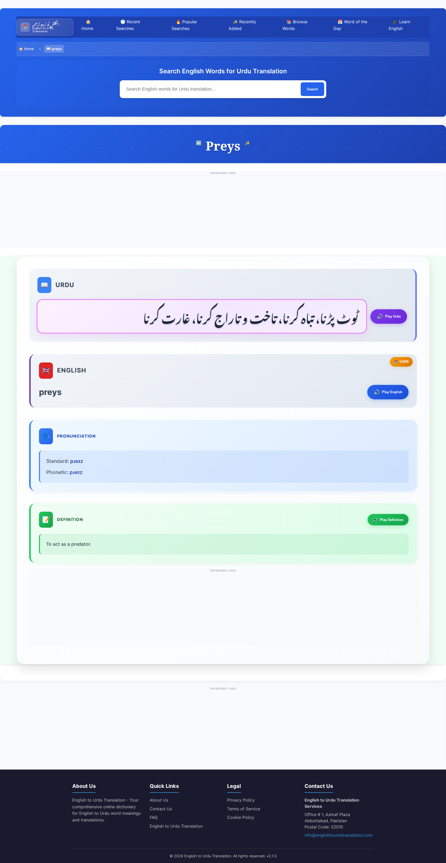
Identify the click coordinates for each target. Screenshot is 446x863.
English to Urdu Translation (176, 826)
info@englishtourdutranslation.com (339, 835)
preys (57, 48)
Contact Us (161, 808)
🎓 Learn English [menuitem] (399, 25)
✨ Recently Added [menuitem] (242, 25)
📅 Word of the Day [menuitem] (350, 25)
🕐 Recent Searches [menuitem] (128, 25)
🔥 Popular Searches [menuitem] (184, 25)
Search (312, 89)
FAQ (153, 817)
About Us (159, 800)
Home (29, 48)
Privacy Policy (241, 800)
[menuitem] (45, 27)
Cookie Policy (240, 817)
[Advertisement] (223, 211)
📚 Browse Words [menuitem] (294, 25)
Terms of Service (243, 808)
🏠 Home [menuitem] (87, 25)
